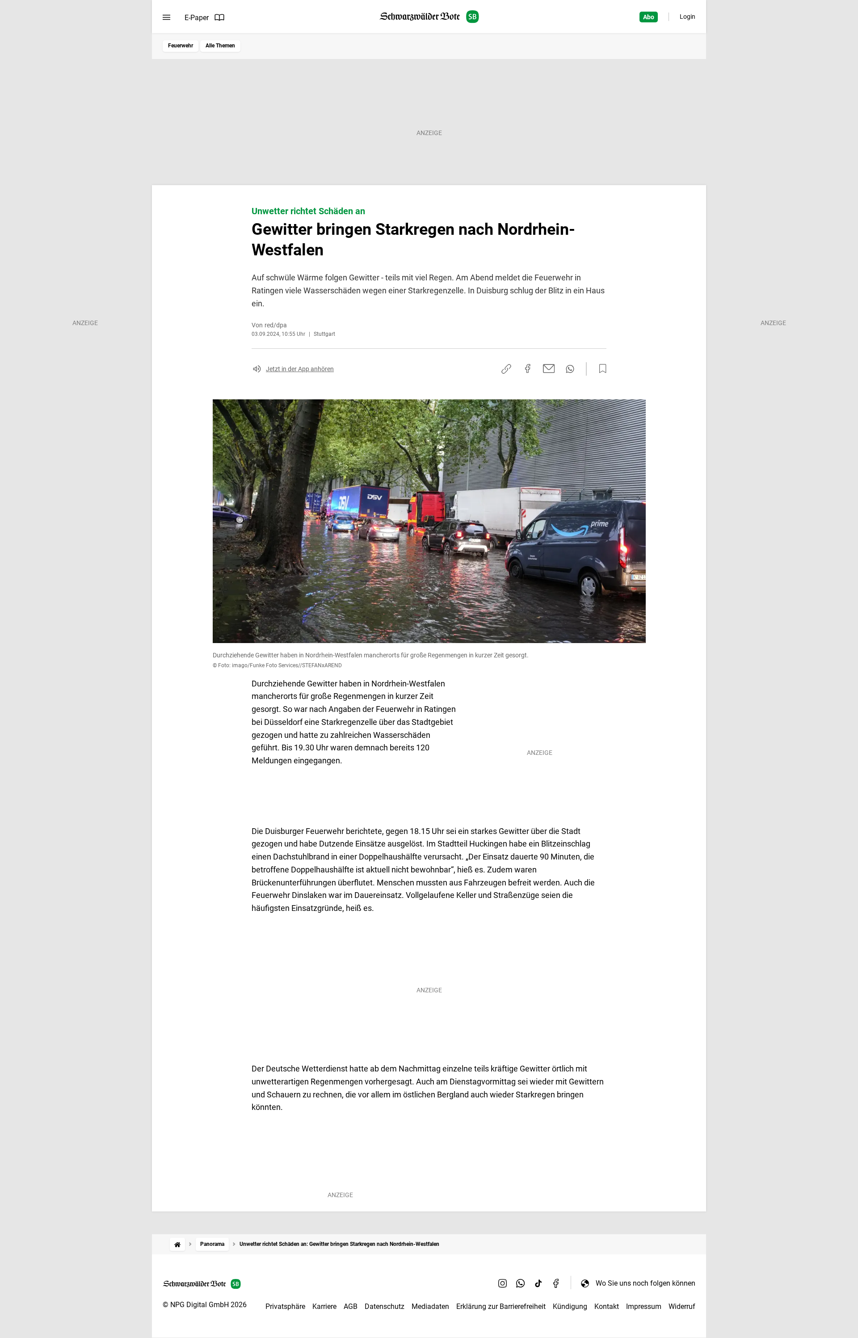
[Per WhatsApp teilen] (570, 369)
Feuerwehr (180, 45)
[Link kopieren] (506, 369)
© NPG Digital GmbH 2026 (205, 1304)
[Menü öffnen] (166, 17)
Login (687, 16)
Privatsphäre (285, 1306)
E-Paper (197, 17)
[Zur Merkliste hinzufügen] (600, 369)
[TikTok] (538, 1283)
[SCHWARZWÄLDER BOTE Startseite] (429, 16)
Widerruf (682, 1306)
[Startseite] (177, 1244)
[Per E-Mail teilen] (549, 368)
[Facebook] (556, 1283)
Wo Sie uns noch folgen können (645, 1283)
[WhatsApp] (520, 1283)
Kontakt (606, 1306)
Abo (648, 17)
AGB (351, 1306)
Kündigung (570, 1306)
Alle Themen (220, 45)
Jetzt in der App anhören (300, 369)
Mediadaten (430, 1306)
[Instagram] (503, 1283)
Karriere (324, 1306)
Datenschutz (384, 1306)
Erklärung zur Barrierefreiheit (501, 1306)
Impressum (643, 1306)
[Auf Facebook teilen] (528, 368)
